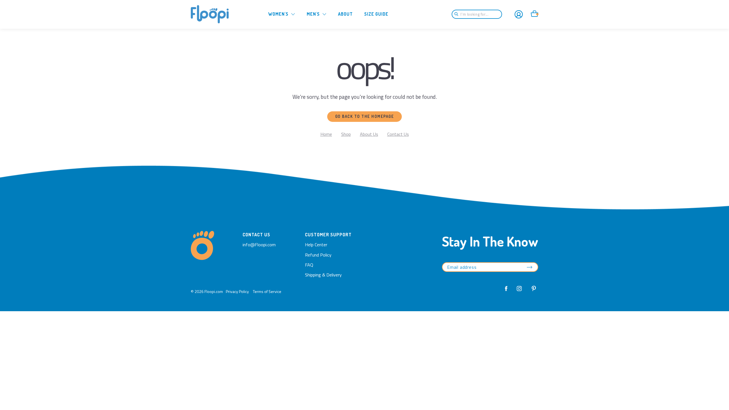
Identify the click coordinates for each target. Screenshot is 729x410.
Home (326, 134)
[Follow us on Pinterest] (532, 292)
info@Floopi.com (259, 244)
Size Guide (376, 14)
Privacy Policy (237, 291)
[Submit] (458, 14)
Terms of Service (267, 291)
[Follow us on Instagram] (519, 292)
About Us (369, 134)
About (345, 14)
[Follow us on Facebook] (506, 292)
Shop (346, 134)
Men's (313, 14)
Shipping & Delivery (323, 274)
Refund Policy (318, 254)
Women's (278, 14)
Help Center (316, 244)
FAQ (309, 264)
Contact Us (398, 134)
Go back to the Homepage (364, 116)
